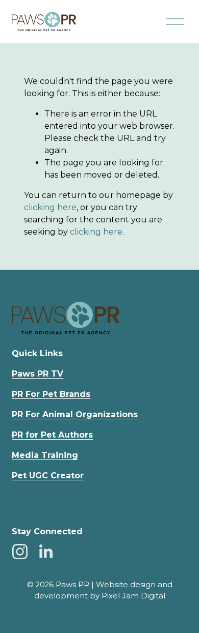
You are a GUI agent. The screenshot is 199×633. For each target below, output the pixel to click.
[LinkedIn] (45, 551)
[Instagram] (20, 551)
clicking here (50, 207)
